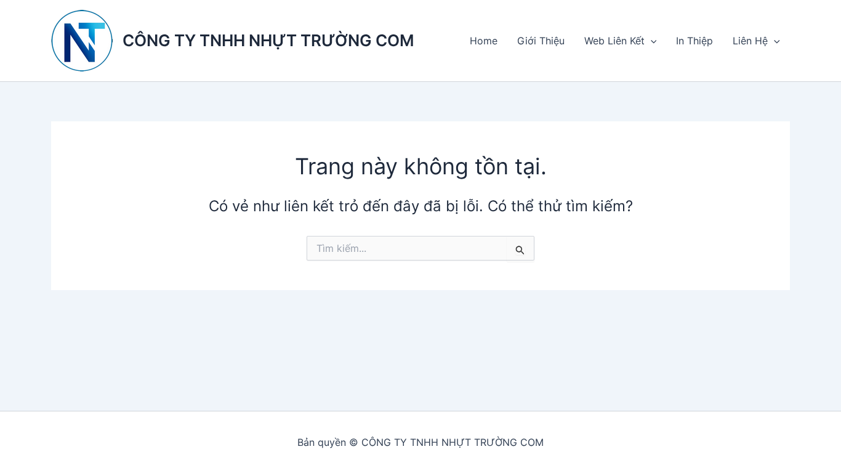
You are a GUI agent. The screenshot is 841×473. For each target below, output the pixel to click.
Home (483, 40)
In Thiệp (694, 40)
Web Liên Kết (614, 40)
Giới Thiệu (541, 40)
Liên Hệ (750, 40)
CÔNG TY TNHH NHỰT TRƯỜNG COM (268, 40)
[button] (651, 40)
